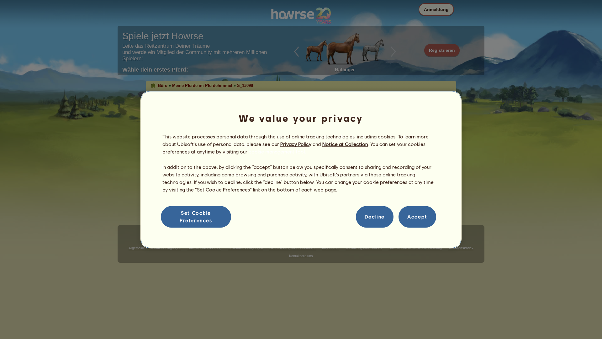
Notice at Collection (345, 144)
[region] (301, 169)
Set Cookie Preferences (196, 216)
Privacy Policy (295, 144)
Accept (417, 217)
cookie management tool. (277, 152)
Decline (375, 217)
